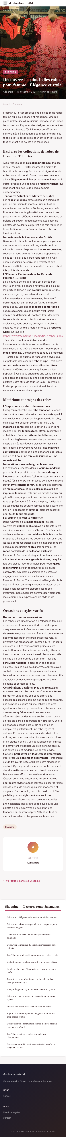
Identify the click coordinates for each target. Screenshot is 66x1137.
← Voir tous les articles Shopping (21, 880)
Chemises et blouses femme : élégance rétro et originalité (29, 936)
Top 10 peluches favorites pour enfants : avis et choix (32, 955)
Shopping (10, 72)
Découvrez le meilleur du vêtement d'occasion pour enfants (31, 946)
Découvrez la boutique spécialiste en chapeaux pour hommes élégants (32, 926)
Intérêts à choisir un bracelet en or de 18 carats (29, 1006)
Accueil (6, 104)
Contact (7, 1117)
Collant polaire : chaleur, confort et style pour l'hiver (32, 962)
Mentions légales (11, 1112)
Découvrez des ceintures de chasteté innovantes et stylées (31, 998)
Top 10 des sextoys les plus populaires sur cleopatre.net (27, 1035)
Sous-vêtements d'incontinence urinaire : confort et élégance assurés (31, 1046)
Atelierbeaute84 (18, 3)
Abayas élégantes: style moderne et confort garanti (31, 989)
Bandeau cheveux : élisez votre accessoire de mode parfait (31, 970)
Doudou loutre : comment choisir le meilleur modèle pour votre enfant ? (32, 1025)
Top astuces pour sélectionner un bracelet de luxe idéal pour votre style (30, 981)
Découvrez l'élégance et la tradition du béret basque (31, 917)
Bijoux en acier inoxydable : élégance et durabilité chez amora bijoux (31, 1015)
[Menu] (60, 3)
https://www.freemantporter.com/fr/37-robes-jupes (33, 335)
